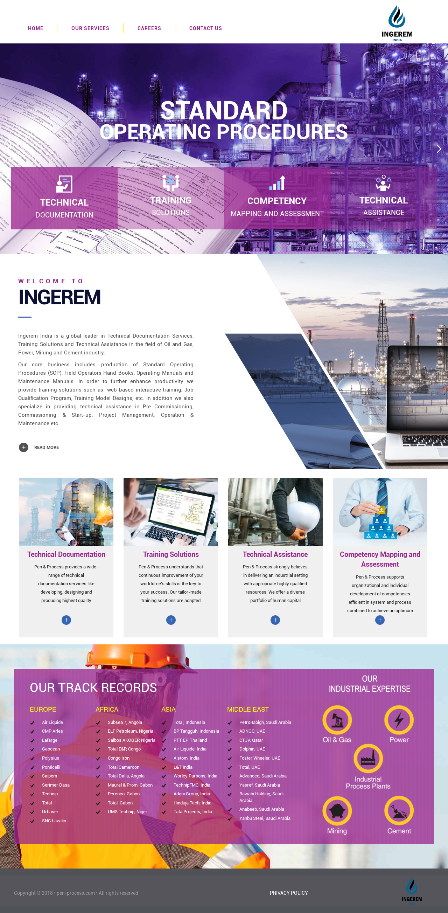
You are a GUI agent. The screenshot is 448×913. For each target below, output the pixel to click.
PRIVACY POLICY (289, 893)
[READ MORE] (40, 441)
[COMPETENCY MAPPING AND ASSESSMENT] (277, 183)
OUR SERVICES (90, 28)
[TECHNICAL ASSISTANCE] (383, 183)
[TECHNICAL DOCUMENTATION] (64, 184)
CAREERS (149, 28)
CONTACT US (205, 28)
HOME (35, 28)
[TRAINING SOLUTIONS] (171, 183)
